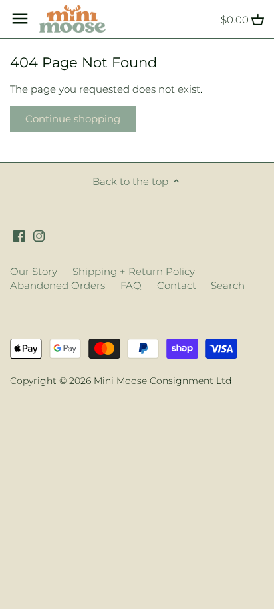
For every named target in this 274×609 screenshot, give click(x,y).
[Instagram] (39, 235)
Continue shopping (72, 118)
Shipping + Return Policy (133, 271)
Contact (176, 285)
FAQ (131, 285)
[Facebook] (19, 235)
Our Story (33, 271)
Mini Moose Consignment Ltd (162, 380)
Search (228, 285)
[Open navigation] (20, 19)
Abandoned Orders (57, 285)
